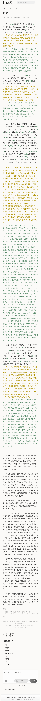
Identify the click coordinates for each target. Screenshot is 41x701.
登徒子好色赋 (9, 653)
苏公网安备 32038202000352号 (24, 700)
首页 (11, 8)
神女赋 (7, 651)
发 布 (33, 681)
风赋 (6, 662)
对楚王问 (11, 634)
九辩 (6, 645)
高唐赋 (11, 636)
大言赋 (7, 659)
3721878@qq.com (20, 627)
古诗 (15, 8)
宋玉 (20, 8)
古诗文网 (7, 2)
